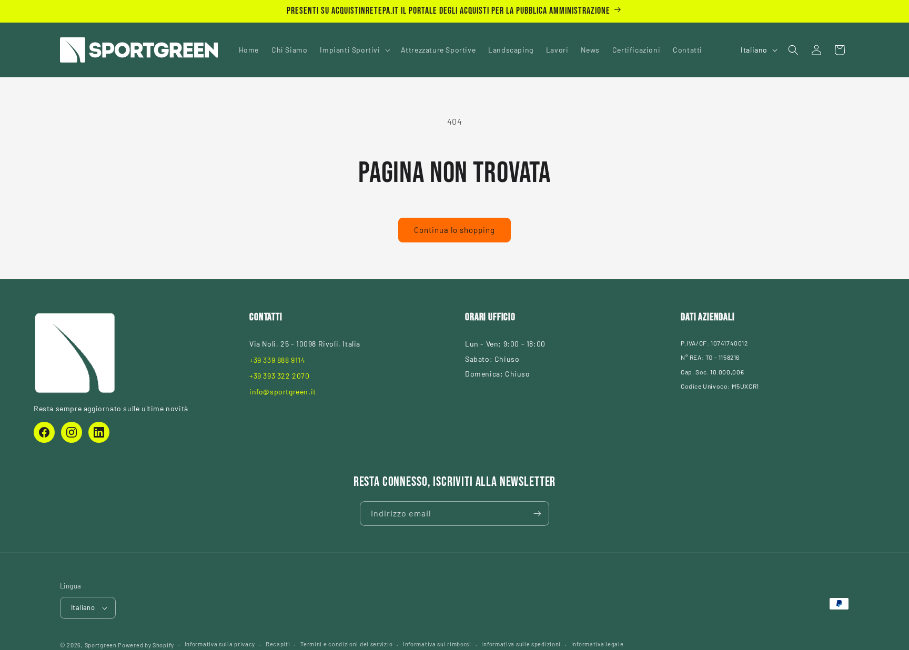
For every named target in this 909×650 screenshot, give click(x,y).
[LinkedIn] (98, 432)
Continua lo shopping (454, 230)
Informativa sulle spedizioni (521, 644)
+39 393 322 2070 (279, 375)
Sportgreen (101, 645)
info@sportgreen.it (282, 391)
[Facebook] (44, 432)
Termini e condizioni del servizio (346, 644)
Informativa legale (597, 644)
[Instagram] (71, 432)
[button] (354, 50)
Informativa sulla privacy (220, 644)
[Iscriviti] (537, 513)
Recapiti (278, 644)
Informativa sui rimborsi (437, 644)
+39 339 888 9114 (277, 360)
